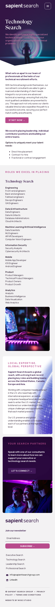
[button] (17, 120)
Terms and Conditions (28, 595)
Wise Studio (24, 600)
